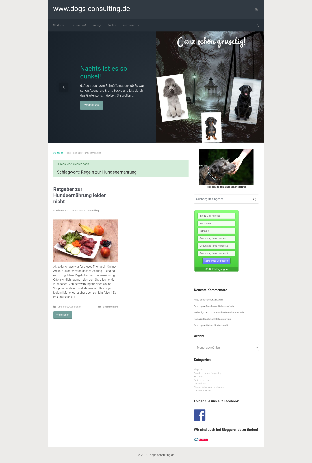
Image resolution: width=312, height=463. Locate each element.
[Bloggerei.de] (201, 439)
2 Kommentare (110, 306)
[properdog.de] (226, 167)
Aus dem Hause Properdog (207, 373)
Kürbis (219, 299)
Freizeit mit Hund (202, 380)
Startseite (58, 153)
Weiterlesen (97, 105)
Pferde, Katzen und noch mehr (209, 387)
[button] (64, 87)
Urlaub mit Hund (202, 390)
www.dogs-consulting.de (91, 9)
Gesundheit (75, 306)
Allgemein (199, 369)
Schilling (94, 210)
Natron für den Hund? (217, 325)
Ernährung (63, 306)
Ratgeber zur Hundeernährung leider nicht (79, 195)
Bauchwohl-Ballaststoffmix (220, 306)
